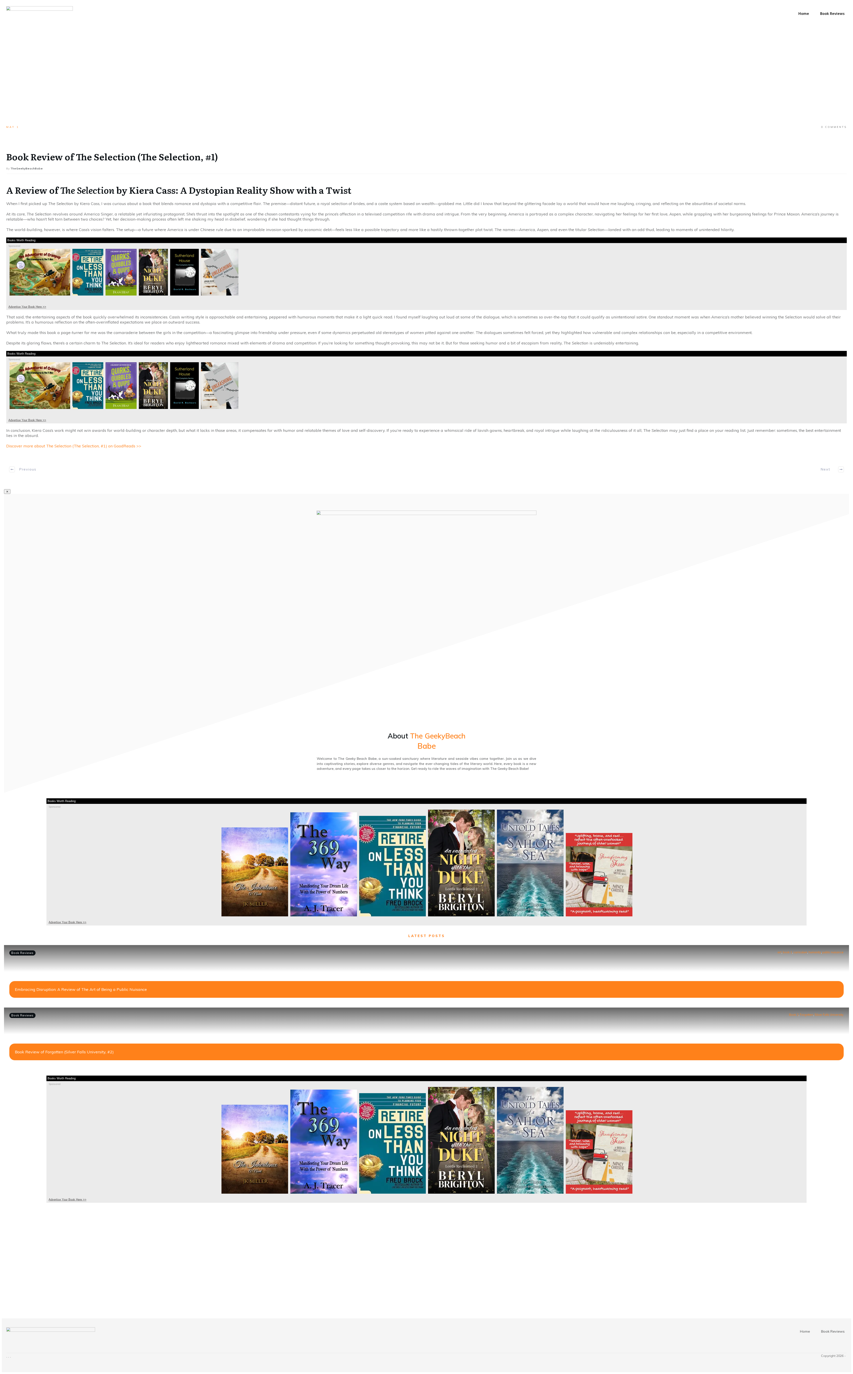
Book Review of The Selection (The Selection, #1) (112, 156)
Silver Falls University (829, 1014)
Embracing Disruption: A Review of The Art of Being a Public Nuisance (81, 989)
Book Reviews (22, 953)
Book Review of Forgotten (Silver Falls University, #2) (64, 1051)
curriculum (800, 952)
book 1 (787, 952)
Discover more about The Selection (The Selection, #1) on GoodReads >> (73, 446)
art (779, 952)
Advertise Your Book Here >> (27, 306)
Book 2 (794, 1014)
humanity (815, 952)
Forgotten (806, 1014)
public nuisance (832, 952)
